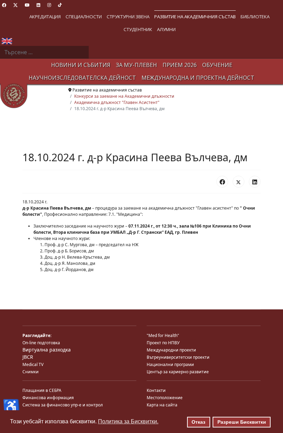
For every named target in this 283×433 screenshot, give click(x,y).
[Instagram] (49, 5)
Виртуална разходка (46, 349)
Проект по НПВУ (163, 343)
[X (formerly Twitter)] (238, 181)
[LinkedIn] (255, 181)
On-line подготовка (41, 343)
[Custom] (60, 5)
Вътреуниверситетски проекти (178, 357)
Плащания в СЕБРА (41, 390)
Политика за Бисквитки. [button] (128, 421)
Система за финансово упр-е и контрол (62, 405)
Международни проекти (171, 350)
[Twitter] (15, 5)
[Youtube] (27, 5)
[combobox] (44, 52)
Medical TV (32, 364)
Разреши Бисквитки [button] (241, 422)
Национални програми (170, 364)
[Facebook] (4, 5)
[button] (45, 16)
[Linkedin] (38, 5)
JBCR (27, 357)
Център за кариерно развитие (178, 372)
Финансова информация (48, 398)
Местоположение (165, 398)
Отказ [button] (198, 422)
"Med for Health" (163, 335)
